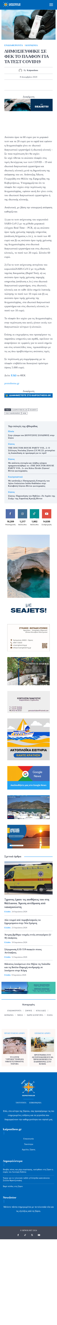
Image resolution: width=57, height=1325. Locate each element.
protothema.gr (11, 383)
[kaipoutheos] (21, 70)
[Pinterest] (22, 85)
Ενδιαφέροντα (13, 45)
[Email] (35, 85)
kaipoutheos (32, 70)
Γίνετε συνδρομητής (47, 511)
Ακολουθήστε (23, 510)
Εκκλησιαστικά (15, 477)
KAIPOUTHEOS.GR (20, 410)
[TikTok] (25, 1235)
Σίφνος (11, 444)
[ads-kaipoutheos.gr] (28, 395)
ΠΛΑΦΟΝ (33, 410)
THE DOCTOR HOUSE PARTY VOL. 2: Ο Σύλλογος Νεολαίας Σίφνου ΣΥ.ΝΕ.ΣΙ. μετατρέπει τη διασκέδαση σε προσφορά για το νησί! (31, 450)
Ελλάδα (7, 912)
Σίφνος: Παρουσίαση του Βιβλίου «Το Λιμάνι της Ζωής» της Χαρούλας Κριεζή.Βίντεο (31, 497)
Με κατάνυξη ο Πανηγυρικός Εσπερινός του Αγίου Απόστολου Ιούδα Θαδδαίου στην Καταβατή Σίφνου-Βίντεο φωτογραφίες (29, 483)
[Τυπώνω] (42, 85)
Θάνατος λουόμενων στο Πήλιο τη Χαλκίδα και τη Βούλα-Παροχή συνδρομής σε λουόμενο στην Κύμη (27, 967)
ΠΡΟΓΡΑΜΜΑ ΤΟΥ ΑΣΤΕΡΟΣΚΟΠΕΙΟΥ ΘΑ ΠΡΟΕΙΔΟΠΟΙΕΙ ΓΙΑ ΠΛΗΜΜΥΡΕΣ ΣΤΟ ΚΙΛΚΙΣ (42, 1059)
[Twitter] (15, 85)
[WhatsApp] (28, 85)
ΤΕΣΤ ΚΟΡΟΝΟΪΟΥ (12, 413)
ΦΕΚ (24, 413)
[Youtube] (39, 1235)
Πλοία (11, 431)
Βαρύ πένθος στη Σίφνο (13, 1186)
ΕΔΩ (13, 375)
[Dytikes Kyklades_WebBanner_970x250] (28, 105)
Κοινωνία (31, 45)
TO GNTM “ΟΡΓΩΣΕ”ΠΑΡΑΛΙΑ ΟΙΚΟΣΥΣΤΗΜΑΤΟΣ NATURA (14, 1060)
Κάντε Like (10, 510)
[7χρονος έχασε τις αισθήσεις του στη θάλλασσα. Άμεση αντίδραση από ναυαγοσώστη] (28, 878)
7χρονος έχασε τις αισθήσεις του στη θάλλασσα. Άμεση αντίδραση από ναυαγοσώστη (26, 903)
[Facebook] (8, 85)
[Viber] (49, 85)
